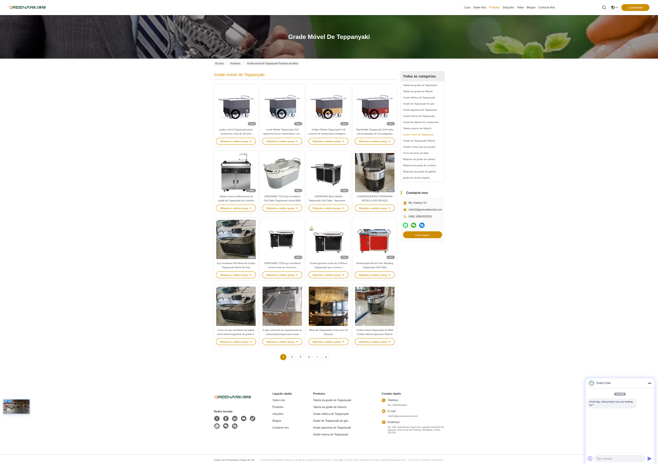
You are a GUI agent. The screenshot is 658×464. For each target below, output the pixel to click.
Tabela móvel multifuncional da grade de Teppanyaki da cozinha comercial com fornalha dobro (236, 200)
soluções (508, 7)
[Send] (649, 458)
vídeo (520, 7)
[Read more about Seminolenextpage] (317, 357)
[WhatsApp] (405, 225)
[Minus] (649, 383)
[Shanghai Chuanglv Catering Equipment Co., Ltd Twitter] (217, 419)
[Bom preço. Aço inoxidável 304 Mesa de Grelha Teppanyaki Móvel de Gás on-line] (236, 239)
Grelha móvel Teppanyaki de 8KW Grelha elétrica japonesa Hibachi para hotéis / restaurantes (374, 334)
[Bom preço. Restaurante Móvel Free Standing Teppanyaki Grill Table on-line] (375, 239)
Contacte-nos (546, 7)
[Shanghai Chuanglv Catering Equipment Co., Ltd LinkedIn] (235, 419)
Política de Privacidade (226, 460)
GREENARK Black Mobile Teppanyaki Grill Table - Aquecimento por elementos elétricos (328, 200)
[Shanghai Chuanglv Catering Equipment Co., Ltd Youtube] (244, 419)
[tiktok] (252, 419)
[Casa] (233, 401)
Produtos (494, 7)
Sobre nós (479, 7)
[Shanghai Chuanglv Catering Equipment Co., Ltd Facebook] (226, 419)
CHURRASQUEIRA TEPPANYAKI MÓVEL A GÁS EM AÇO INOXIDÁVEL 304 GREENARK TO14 (375, 200)
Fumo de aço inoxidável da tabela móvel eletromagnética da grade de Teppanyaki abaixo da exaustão (236, 334)
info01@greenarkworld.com (425, 209)
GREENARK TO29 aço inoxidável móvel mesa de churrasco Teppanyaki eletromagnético (282, 267)
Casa (467, 7)
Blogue (531, 7)
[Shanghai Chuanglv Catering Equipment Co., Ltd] (27, 7)
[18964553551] (422, 225)
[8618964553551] (217, 426)
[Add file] (590, 458)
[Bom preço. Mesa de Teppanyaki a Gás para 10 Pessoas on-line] (328, 306)
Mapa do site (248, 460)
